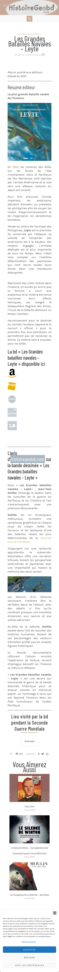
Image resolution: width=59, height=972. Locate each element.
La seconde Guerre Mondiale (29, 34)
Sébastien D (27, 55)
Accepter (29, 949)
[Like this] (11, 754)
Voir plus (29, 788)
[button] (54, 913)
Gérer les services (29, 942)
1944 (15, 167)
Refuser (29, 957)
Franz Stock (29, 806)
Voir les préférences (29, 965)
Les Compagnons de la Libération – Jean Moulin (29, 894)
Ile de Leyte (29, 741)
